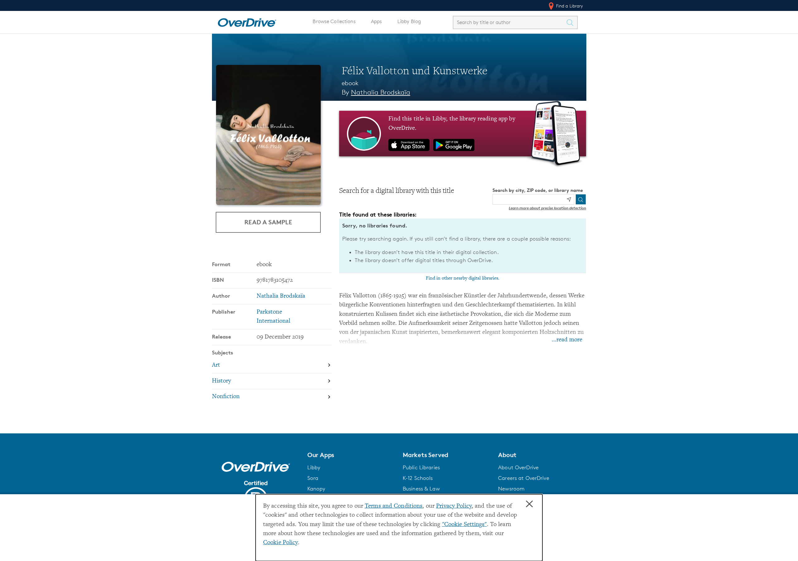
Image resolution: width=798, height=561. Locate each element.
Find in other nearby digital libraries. (462, 278)
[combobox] (509, 22)
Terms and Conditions (393, 506)
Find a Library (569, 5)
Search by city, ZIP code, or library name (538, 190)
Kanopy (316, 488)
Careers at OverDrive (523, 478)
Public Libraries (421, 467)
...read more (567, 340)
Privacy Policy (454, 506)
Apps (376, 21)
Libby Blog (409, 21)
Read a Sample (268, 222)
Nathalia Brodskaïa (380, 92)
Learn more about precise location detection (547, 208)
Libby (313, 467)
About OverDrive (518, 467)
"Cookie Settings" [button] (464, 525)
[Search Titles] (571, 22)
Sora (313, 478)
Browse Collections (334, 21)
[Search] (581, 199)
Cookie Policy (280, 543)
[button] (351, 455)
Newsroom (511, 488)
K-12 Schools (418, 478)
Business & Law (421, 488)
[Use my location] (569, 199)
